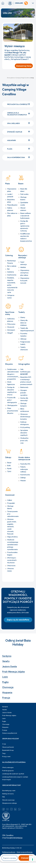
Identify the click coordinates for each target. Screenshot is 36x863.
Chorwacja (8, 687)
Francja (6, 697)
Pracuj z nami (6, 756)
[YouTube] (7, 809)
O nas (4, 744)
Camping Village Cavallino (23, 77)
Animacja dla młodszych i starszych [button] (17, 114)
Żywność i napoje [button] (14, 132)
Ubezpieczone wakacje (9, 803)
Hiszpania (7, 692)
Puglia (5, 682)
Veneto (6, 661)
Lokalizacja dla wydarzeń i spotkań (13, 774)
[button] (18, 619)
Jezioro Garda (9, 666)
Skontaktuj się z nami (8, 790)
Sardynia (6, 656)
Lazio (5, 676)
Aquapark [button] (11, 140)
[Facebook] (3, 809)
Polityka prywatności (8, 852)
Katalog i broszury (8, 794)
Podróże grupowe (8, 771)
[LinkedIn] (15, 809)
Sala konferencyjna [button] (16, 157)
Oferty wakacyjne (8, 767)
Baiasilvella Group (8, 750)
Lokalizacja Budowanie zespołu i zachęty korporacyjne (15, 778)
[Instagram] (11, 809)
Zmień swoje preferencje (24, 852)
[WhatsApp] (19, 809)
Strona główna (11, 77)
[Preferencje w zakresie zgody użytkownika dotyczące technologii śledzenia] (32, 859)
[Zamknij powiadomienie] (31, 25)
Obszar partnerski (8, 747)
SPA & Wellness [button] (13, 123)
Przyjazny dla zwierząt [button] (17, 104)
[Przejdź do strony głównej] (10, 3)
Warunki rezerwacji (8, 800)
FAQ (3, 797)
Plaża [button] (9, 149)
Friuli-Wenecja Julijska (13, 671)
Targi (3, 753)
